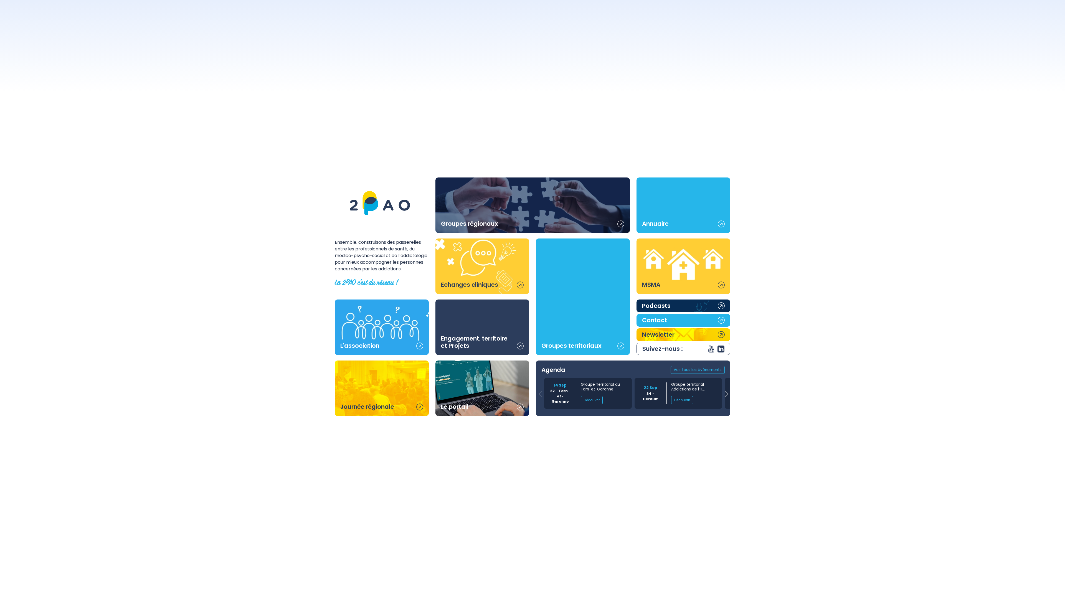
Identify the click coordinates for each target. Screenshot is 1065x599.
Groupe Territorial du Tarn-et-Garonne (600, 387)
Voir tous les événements (698, 369)
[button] (726, 394)
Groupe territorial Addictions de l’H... (688, 387)
